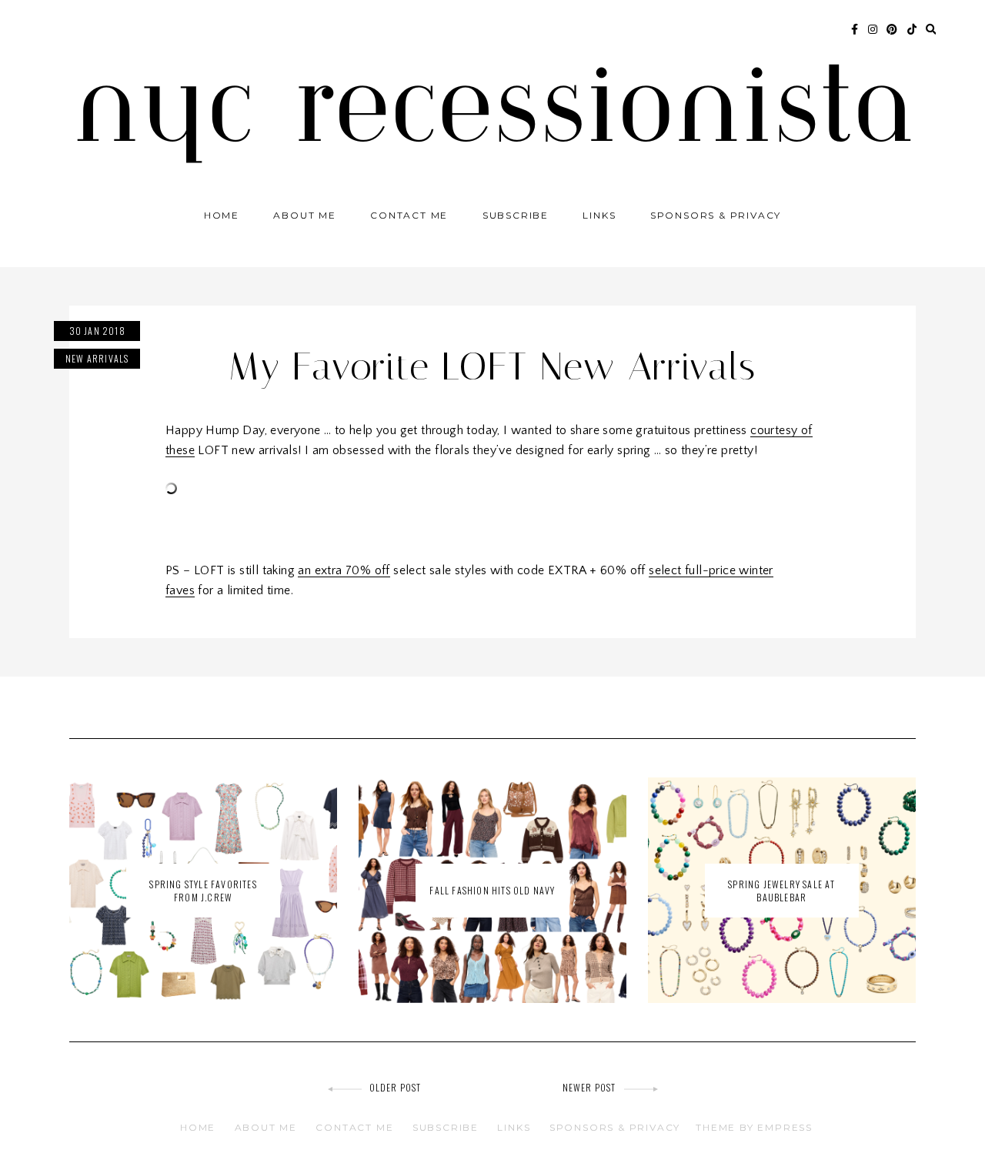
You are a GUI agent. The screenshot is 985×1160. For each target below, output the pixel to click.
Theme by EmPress (754, 1127)
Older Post (395, 1087)
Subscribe (515, 215)
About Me (304, 215)
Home (221, 215)
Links (599, 215)
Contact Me (409, 215)
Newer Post (589, 1087)
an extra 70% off (343, 570)
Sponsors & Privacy (715, 215)
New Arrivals (97, 358)
